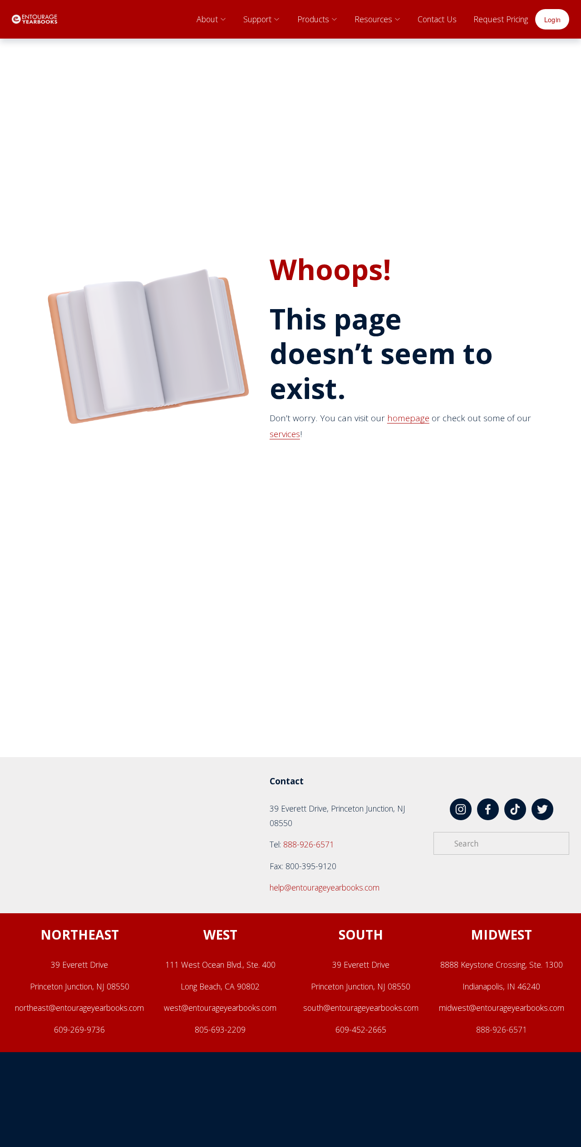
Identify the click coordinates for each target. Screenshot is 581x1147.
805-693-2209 (220, 1029)
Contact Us (437, 19)
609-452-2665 (360, 1029)
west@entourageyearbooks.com (220, 1007)
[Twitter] (542, 809)
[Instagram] (461, 809)
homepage (408, 418)
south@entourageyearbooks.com (361, 1007)
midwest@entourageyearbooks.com (501, 1007)
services (285, 434)
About (207, 19)
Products (313, 19)
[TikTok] (515, 809)
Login (552, 19)
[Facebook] (488, 809)
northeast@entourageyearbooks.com (79, 1007)
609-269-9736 (79, 1029)
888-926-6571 (308, 844)
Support (257, 19)
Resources (373, 19)
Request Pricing (500, 19)
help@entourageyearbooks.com (324, 887)
